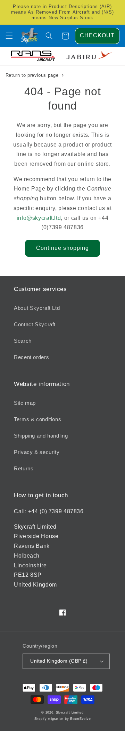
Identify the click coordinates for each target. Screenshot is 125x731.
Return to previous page (32, 75)
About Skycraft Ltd (37, 308)
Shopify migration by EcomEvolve (62, 719)
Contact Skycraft (35, 324)
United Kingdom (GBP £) (59, 661)
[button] (9, 36)
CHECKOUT (97, 35)
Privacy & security (36, 452)
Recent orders (31, 357)
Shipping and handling (41, 436)
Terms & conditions (37, 419)
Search (23, 341)
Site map (25, 403)
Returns (23, 468)
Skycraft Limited (70, 712)
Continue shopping (62, 248)
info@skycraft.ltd (39, 218)
